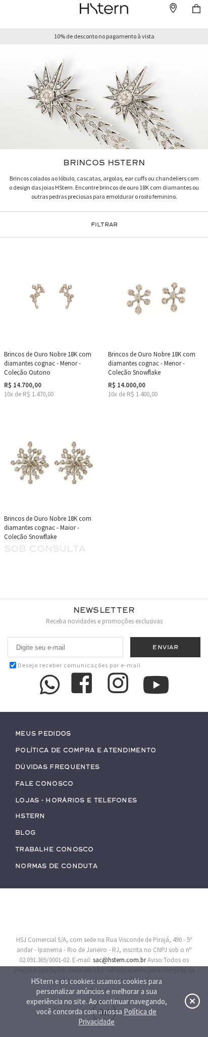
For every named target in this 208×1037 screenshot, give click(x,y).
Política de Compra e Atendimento (86, 750)
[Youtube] (156, 684)
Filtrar (104, 224)
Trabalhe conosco (54, 849)
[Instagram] (119, 684)
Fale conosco (44, 784)
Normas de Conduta (56, 866)
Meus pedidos (43, 734)
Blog (25, 833)
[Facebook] (83, 684)
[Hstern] (103, 9)
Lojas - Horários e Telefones (76, 800)
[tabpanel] (104, 97)
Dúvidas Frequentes (57, 767)
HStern (30, 816)
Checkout (196, 8)
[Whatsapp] (50, 684)
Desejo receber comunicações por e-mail (79, 665)
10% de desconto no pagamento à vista (104, 36)
